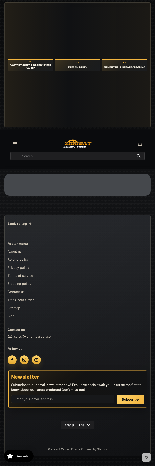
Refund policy (18, 259)
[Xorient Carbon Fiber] (77, 143)
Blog (11, 316)
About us (14, 251)
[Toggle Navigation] (14, 143)
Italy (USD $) (74, 425)
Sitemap (14, 308)
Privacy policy (18, 267)
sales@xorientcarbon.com (34, 336)
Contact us (16, 292)
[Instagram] (24, 359)
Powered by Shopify (94, 449)
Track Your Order (21, 300)
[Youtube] (36, 359)
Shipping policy (19, 284)
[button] (77, 156)
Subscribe (130, 399)
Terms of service (20, 276)
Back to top (17, 224)
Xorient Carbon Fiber (65, 449)
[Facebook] (12, 359)
